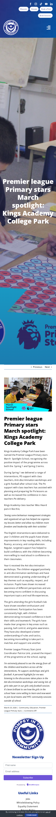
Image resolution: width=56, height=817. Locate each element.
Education (34, 707)
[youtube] (46, 4)
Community (24, 707)
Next (47, 366)
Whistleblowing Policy (28, 802)
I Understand (31, 815)
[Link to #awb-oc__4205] (48, 27)
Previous (37, 366)
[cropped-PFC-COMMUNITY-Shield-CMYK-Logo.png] (10, 21)
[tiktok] (41, 4)
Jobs (28, 798)
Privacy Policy (28, 810)
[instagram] (36, 4)
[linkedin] (51, 4)
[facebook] (30, 4)
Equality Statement (28, 806)
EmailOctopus (34, 785)
